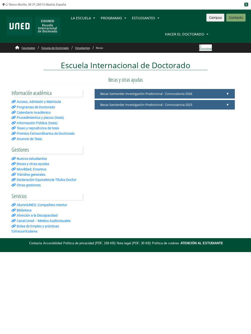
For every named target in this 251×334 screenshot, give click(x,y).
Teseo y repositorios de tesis (37, 128)
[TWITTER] (246, 5)
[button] (164, 93)
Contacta (35, 243)
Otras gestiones (28, 185)
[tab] (165, 94)
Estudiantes (82, 48)
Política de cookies (165, 243)
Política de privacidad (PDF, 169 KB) (89, 243)
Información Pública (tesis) (37, 123)
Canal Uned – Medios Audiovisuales (43, 221)
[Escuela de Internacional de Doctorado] (34, 26)
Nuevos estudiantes (31, 159)
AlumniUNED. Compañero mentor (41, 205)
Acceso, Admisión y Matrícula (38, 102)
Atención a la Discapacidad (37, 215)
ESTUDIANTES (143, 18)
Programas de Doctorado (35, 107)
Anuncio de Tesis (29, 139)
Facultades (28, 48)
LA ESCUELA (81, 18)
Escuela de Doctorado (55, 48)
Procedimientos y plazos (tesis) (40, 118)
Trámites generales (30, 175)
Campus (215, 18)
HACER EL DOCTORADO (184, 34)
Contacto (236, 18)
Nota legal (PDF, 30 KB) (134, 243)
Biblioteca (24, 210)
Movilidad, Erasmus (31, 169)
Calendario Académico (33, 113)
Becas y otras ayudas (32, 164)
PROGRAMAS (111, 18)
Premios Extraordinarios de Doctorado (45, 134)
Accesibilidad (52, 243)
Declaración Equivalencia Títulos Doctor (46, 180)
